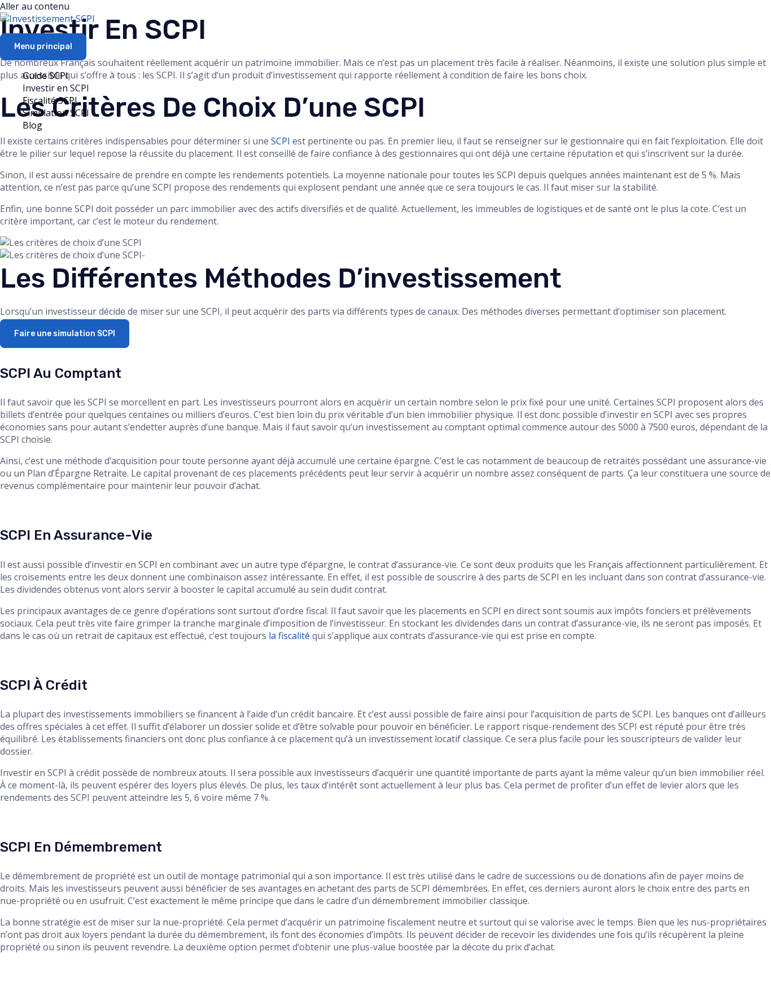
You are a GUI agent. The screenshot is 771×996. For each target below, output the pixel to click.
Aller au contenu (34, 6)
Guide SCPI (45, 75)
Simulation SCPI (56, 113)
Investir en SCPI (56, 88)
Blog (32, 125)
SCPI (280, 141)
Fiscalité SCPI (50, 100)
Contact (467, 979)
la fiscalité (289, 635)
